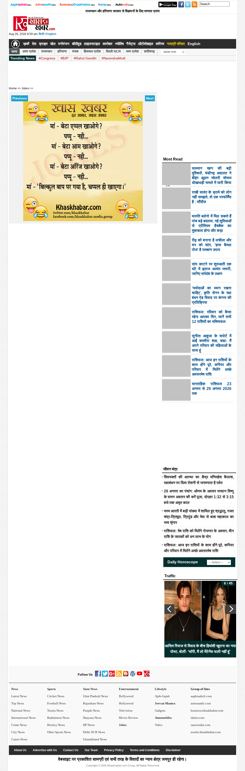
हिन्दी (41, 34)
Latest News (19, 696)
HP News (89, 725)
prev (169, 609)
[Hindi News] (34, 29)
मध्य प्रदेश (132, 51)
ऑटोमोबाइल (145, 44)
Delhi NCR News (94, 732)
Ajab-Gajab (162, 696)
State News (90, 689)
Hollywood (126, 703)
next (231, 609)
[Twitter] (105, 675)
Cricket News (55, 696)
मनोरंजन (63, 44)
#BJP (64, 58)
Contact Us (70, 750)
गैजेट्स (130, 44)
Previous (19, 98)
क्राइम (43, 44)
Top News (17, 703)
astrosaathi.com (201, 703)
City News (18, 732)
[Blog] (126, 675)
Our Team (91, 750)
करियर (160, 44)
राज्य (14, 51)
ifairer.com (197, 718)
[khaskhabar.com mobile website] (147, 675)
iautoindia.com (200, 725)
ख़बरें (26, 44)
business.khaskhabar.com (207, 710)
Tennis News (55, 710)
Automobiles (163, 718)
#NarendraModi (113, 58)
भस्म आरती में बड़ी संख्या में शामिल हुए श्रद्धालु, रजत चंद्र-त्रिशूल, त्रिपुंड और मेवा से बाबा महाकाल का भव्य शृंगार (199, 517)
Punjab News (91, 710)
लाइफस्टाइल (92, 44)
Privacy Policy (114, 750)
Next (150, 98)
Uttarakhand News (95, 739)
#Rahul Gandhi (85, 58)
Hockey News (56, 725)
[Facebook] (98, 675)
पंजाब (75, 51)
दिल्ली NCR (113, 51)
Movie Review (128, 718)
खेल (53, 44)
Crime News (19, 725)
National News (20, 710)
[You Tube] (140, 675)
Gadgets (160, 710)
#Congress (47, 58)
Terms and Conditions (145, 750)
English (51, 34)
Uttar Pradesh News (95, 696)
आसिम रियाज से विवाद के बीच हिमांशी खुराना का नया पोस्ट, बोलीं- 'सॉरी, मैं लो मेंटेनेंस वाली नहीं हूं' (200, 649)
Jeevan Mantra (165, 703)
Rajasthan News (93, 703)
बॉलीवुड (76, 44)
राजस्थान (46, 51)
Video (158, 725)
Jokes (123, 725)
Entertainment (129, 689)
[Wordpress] (133, 675)
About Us (20, 750)
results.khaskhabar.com (206, 732)
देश (34, 44)
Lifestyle (161, 689)
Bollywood (126, 696)
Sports (51, 689)
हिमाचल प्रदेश (92, 51)
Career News (19, 739)
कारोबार (107, 44)
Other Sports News (59, 732)
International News (23, 718)
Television (126, 710)
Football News (56, 703)
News (14, 689)
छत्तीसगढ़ (149, 51)
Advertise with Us (45, 750)
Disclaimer (173, 750)
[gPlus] (112, 675)
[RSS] (119, 675)
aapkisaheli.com (201, 696)
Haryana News (92, 718)
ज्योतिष (119, 44)
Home (13, 88)
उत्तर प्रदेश (29, 51)
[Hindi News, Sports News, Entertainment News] (15, 44)
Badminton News (58, 718)
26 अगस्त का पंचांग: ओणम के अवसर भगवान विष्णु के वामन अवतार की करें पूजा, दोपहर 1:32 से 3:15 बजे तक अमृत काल (199, 497)
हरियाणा (62, 51)
